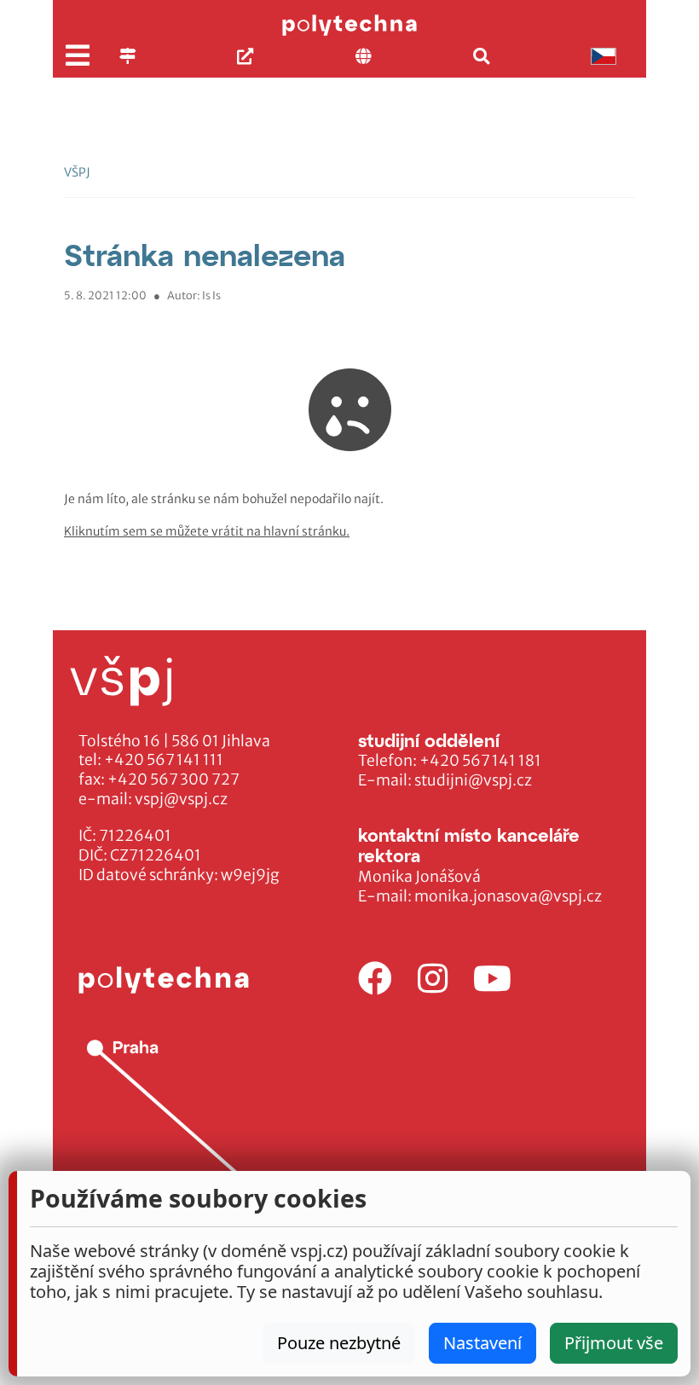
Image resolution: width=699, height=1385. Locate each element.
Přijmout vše (613, 1342)
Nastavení (482, 1342)
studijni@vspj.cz (473, 780)
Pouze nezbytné (339, 1342)
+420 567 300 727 (173, 779)
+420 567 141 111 (163, 759)
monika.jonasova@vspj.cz (508, 896)
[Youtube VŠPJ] (492, 979)
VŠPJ (77, 172)
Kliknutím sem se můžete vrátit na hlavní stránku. (207, 531)
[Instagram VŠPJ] (433, 979)
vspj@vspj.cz (181, 799)
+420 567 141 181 (480, 760)
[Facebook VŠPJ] (375, 979)
